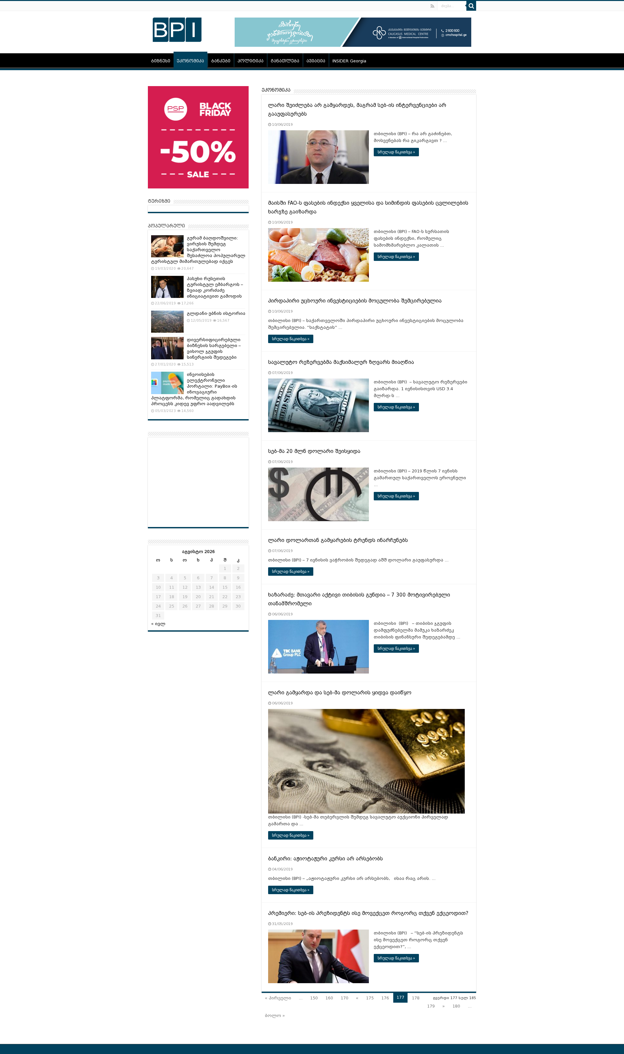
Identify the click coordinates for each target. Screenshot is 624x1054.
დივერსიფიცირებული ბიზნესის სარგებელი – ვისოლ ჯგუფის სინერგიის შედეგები (214, 348)
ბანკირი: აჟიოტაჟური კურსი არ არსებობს (325, 859)
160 (329, 998)
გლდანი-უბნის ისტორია (216, 313)
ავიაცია (315, 61)
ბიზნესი (160, 61)
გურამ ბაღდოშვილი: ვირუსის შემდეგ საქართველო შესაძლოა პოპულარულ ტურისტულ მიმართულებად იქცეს (198, 249)
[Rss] (432, 6)
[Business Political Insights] (177, 28)
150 (314, 998)
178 (416, 998)
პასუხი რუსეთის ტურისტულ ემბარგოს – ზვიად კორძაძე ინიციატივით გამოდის (215, 287)
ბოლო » (275, 1015)
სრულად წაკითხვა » (396, 152)
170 (344, 998)
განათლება (285, 61)
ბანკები (220, 61)
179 (431, 1006)
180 (456, 1006)
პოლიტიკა (251, 61)
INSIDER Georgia (349, 61)
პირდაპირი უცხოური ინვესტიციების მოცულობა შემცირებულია (355, 301)
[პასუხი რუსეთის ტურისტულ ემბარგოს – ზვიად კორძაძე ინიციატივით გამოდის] (167, 287)
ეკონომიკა (190, 61)
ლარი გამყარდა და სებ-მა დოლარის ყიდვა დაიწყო (339, 693)
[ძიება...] (471, 6)
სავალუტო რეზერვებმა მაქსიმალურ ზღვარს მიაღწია (341, 362)
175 (370, 998)
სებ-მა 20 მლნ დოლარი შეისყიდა (314, 451)
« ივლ (158, 623)
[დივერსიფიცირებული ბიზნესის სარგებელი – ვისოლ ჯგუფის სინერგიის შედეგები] (167, 348)
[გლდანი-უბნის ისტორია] (167, 322)
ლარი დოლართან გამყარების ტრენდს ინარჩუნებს (338, 540)
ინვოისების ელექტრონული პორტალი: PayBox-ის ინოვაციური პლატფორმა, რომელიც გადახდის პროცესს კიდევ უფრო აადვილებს (194, 389)
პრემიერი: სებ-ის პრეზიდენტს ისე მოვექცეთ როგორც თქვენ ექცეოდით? (368, 913)
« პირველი (278, 998)
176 (385, 998)
